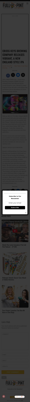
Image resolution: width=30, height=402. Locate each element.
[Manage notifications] (3, 396)
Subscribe (15, 207)
